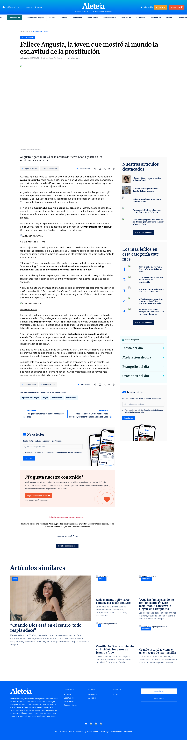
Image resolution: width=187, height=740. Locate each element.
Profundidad (77, 17)
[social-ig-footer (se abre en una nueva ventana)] (101, 723)
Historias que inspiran (35, 17)
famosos (102, 579)
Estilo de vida (126, 17)
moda (15, 579)
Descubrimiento (109, 17)
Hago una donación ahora (37, 495)
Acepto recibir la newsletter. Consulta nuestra (54, 452)
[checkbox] (23, 452)
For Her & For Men (40, 31)
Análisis (52, 17)
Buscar (39, 7)
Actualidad (140, 17)
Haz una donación (76, 731)
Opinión (64, 17)
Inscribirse (29, 458)
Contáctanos (116, 731)
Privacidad (128, 731)
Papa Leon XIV (155, 17)
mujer (45, 397)
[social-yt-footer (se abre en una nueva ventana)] (86, 723)
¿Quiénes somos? (92, 731)
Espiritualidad (92, 17)
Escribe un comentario (67, 546)
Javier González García (52, 58)
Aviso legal (105, 731)
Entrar (75, 536)
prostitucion (57, 397)
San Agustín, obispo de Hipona (102, 11)
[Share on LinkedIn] (100, 169)
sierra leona (71, 397)
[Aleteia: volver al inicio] (93, 6)
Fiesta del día (132, 348)
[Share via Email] (109, 169)
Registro (159, 7)
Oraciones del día (135, 376)
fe (99, 625)
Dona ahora (175, 7)
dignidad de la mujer (30, 397)
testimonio (146, 629)
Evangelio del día (135, 367)
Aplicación (92, 698)
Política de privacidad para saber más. (69, 452)
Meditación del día (136, 357)
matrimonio (146, 579)
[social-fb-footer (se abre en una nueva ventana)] (91, 723)
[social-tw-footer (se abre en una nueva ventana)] (96, 723)
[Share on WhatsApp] (114, 169)
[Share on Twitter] (105, 169)
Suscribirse (158, 691)
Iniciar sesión (148, 7)
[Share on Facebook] (95, 169)
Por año (116, 694)
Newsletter (92, 694)
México (169, 17)
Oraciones (13, 17)
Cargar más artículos (143, 232)
